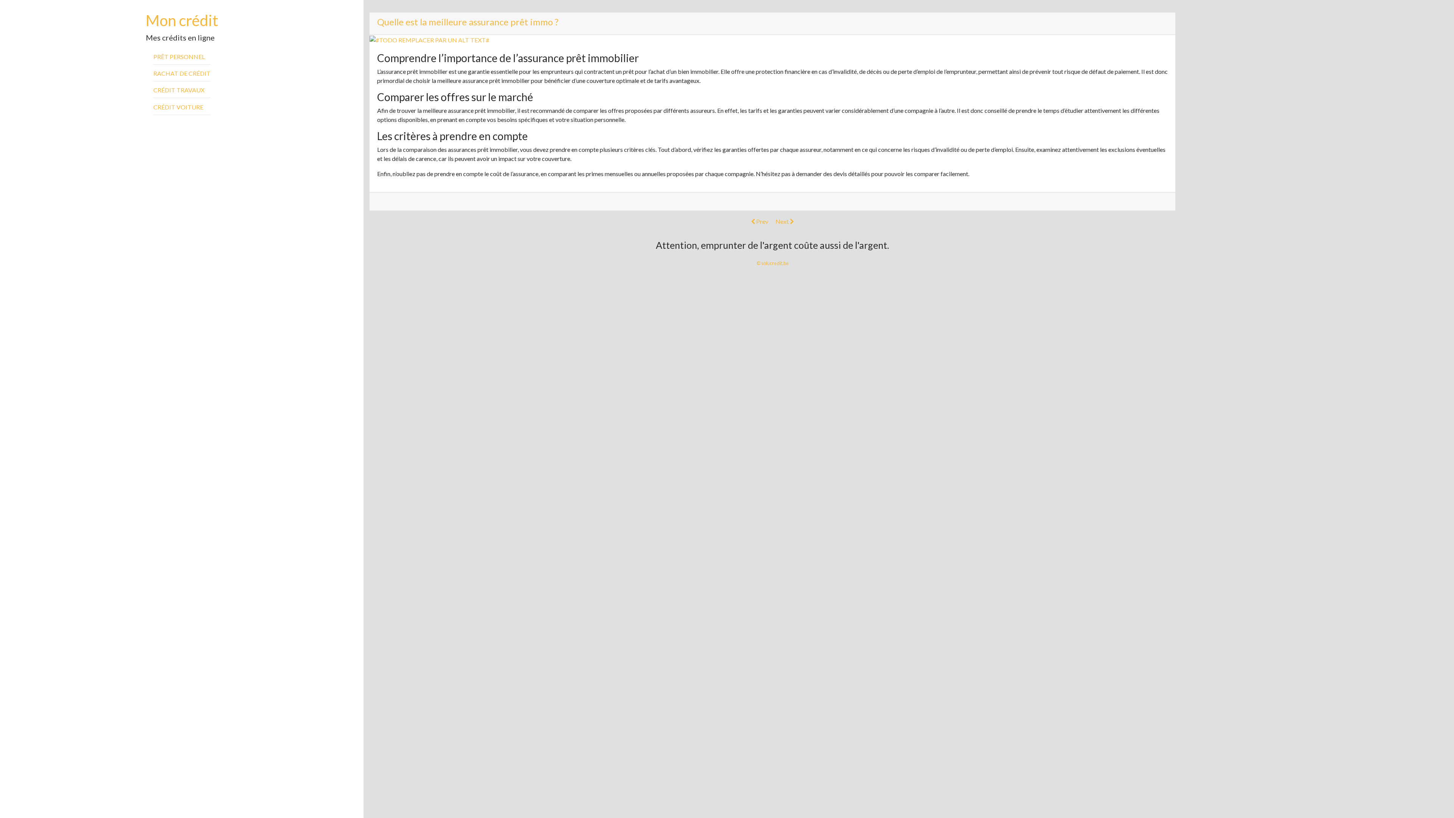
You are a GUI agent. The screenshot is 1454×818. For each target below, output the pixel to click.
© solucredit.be (773, 263)
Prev (761, 221)
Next (782, 221)
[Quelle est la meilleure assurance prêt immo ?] (429, 39)
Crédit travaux (178, 90)
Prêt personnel (179, 56)
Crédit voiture (178, 107)
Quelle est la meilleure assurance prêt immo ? (468, 21)
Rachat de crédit (182, 73)
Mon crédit (182, 20)
